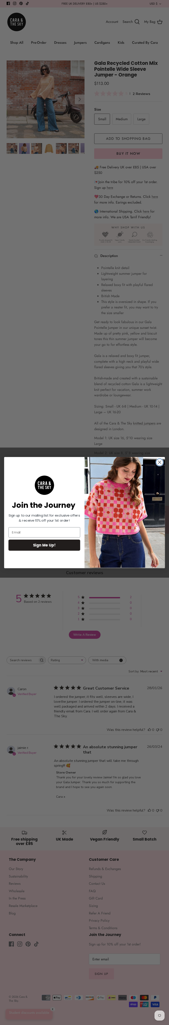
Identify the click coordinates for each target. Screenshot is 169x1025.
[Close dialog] (159, 462)
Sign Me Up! (44, 544)
